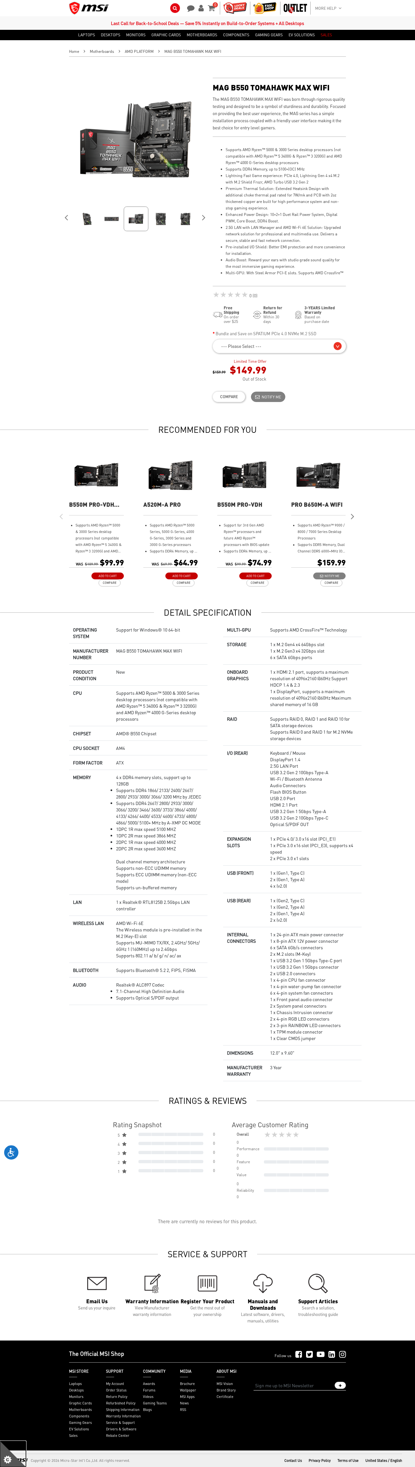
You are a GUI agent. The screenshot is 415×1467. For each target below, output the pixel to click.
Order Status (116, 1390)
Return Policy (116, 1396)
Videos (148, 1396)
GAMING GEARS (269, 35)
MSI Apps (187, 1396)
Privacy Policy (320, 1460)
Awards (149, 1383)
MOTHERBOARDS (202, 35)
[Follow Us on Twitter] (309, 1354)
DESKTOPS (110, 35)
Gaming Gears (80, 1422)
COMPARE (229, 396)
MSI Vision (225, 1383)
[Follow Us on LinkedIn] (331, 1354)
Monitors (76, 1396)
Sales (73, 1435)
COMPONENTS (236, 35)
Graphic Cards (80, 1403)
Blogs (147, 1409)
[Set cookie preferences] (13, 1454)
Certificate (225, 1396)
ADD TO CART (108, 576)
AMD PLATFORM (139, 51)
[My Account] (200, 7)
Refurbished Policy (121, 1403)
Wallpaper (188, 1390)
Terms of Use (348, 1460)
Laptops (75, 1383)
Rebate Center (117, 1435)
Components (79, 1416)
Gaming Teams (155, 1403)
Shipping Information (122, 1409)
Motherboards (102, 51)
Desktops (76, 1390)
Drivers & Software (121, 1429)
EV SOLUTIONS (302, 35)
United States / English (383, 1460)
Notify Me (270, 397)
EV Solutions (79, 1429)
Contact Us (293, 1460)
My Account (115, 1383)
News (184, 1403)
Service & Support (120, 1422)
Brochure (187, 1383)
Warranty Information (123, 1416)
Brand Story (226, 1390)
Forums (149, 1390)
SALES (326, 35)
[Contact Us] (189, 7)
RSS (183, 1409)
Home (74, 51)
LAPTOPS (86, 35)
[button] (279, 346)
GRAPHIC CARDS (166, 35)
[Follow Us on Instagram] (342, 1354)
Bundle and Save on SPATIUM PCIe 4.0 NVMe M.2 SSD (266, 333)
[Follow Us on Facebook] (298, 1354)
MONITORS (136, 35)
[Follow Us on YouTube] (321, 1354)
